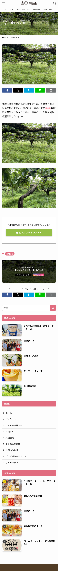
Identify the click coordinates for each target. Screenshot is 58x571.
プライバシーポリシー (16, 456)
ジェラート (10, 419)
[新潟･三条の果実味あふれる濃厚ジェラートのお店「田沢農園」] (29, 3)
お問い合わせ (11, 450)
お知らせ (9, 254)
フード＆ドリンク (13, 425)
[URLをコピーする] (51, 90)
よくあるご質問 (12, 443)
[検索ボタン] (54, 3)
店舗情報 (9, 437)
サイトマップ (11, 462)
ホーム (8, 412)
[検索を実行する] (53, 308)
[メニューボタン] (3, 3)
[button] (7, 90)
